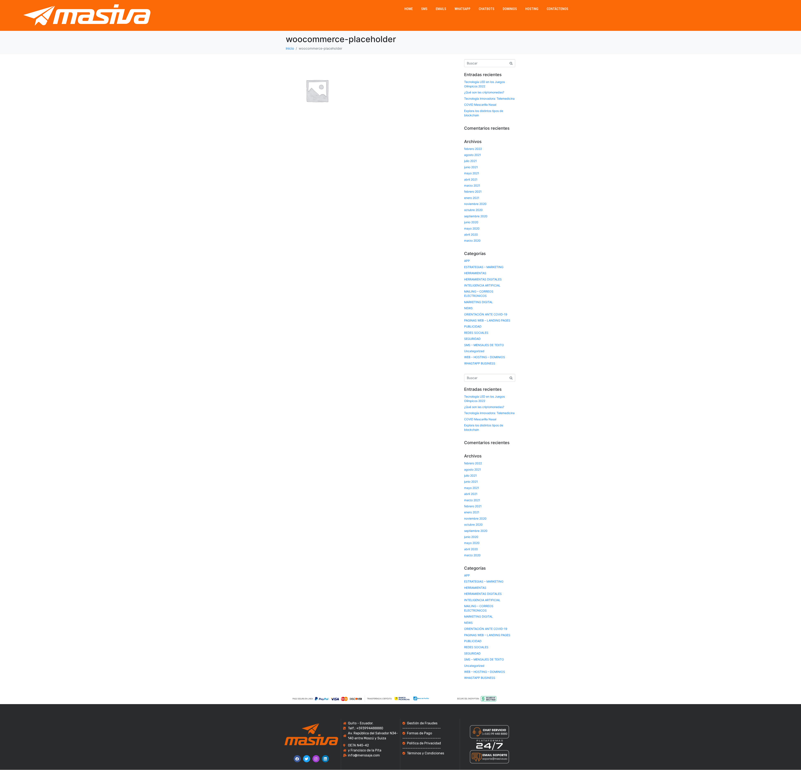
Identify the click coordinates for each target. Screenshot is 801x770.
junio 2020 (471, 222)
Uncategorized (474, 351)
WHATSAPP (462, 9)
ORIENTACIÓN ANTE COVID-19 (485, 314)
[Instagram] (316, 758)
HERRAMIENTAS (475, 273)
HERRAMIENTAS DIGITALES (483, 279)
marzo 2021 (472, 185)
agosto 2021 (472, 155)
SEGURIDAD (472, 338)
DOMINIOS (510, 9)
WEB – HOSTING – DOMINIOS (484, 357)
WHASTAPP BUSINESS (479, 363)
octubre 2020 (473, 210)
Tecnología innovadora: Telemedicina (489, 98)
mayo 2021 (471, 173)
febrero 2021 (473, 191)
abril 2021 (470, 179)
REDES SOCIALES (476, 332)
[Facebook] (297, 758)
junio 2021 (471, 167)
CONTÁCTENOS (557, 9)
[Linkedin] (325, 758)
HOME (408, 9)
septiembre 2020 (475, 216)
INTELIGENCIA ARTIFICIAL (482, 285)
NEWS (468, 308)
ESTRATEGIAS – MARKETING (483, 267)
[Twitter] (306, 758)
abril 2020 (471, 234)
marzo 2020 (472, 240)
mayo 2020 (472, 228)
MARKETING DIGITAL (478, 302)
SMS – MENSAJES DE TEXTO (484, 345)
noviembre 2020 (475, 204)
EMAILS (441, 9)
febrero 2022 (473, 149)
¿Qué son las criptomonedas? (484, 92)
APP (467, 261)
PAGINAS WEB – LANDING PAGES (487, 320)
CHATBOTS (486, 9)
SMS (424, 9)
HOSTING (531, 9)
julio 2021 (470, 161)
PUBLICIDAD (472, 326)
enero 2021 (471, 198)
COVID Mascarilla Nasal (480, 104)
